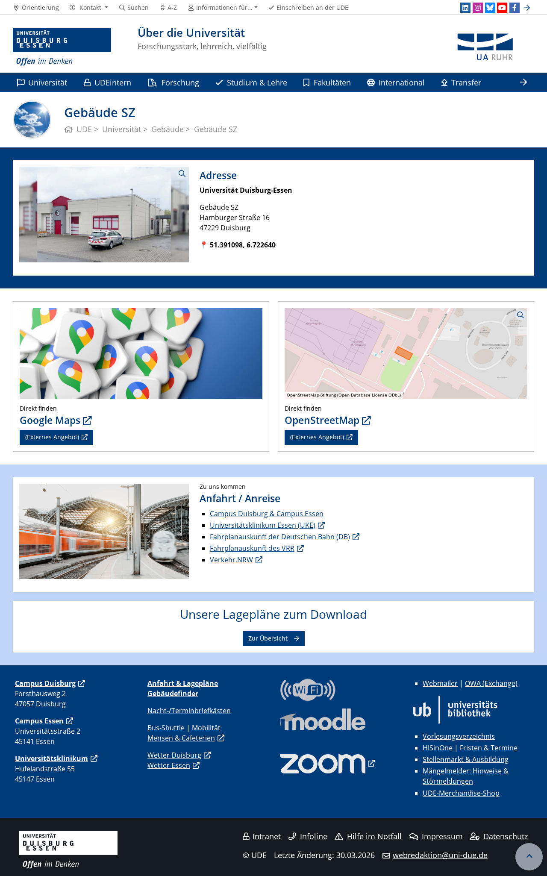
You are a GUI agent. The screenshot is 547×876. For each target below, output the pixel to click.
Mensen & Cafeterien (181, 738)
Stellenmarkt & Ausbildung (466, 759)
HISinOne (438, 748)
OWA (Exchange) (491, 683)
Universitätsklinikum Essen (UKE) (262, 525)
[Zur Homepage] (62, 47)
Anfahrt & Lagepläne (182, 683)
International (402, 82)
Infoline (313, 836)
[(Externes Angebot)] (141, 352)
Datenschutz (505, 836)
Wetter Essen (168, 765)
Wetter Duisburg (174, 755)
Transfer (466, 82)
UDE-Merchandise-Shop (461, 793)
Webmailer (440, 683)
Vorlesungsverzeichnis (459, 736)
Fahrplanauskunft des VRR (252, 548)
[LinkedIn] (465, 8)
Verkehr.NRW (231, 559)
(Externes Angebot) (52, 437)
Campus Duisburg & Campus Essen (266, 513)
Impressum (442, 836)
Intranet (267, 836)
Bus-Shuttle (166, 727)
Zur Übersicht (268, 638)
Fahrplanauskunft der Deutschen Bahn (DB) (280, 536)
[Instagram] (478, 8)
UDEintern (112, 82)
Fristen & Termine (489, 748)
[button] (88, 7)
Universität (47, 82)
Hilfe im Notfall (374, 836)
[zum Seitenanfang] (529, 856)
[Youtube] (502, 8)
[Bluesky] (490, 8)
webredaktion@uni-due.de (440, 855)
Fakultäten (332, 82)
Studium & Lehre (257, 82)
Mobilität (206, 727)
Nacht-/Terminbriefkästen (189, 710)
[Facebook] (514, 8)
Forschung (180, 82)
